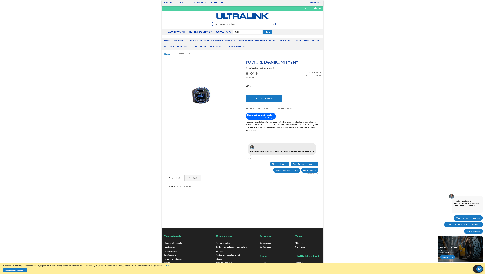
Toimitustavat (169, 247)
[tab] (174, 178)
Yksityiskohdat (174, 178)
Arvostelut (193, 178)
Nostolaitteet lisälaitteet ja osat (228, 255)
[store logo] (242, 16)
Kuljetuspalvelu (265, 247)
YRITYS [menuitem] (181, 3)
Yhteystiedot (300, 243)
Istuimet (219, 259)
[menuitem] (174, 41)
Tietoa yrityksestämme (173, 259)
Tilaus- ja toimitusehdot (173, 243)
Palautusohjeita (170, 255)
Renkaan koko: (224, 32)
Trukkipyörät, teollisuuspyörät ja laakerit (231, 247)
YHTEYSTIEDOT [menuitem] (217, 3)
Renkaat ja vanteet (223, 243)
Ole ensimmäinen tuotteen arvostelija (260, 68)
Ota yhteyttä (300, 247)
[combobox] (243, 24)
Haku (267, 32)
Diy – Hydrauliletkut (200, 32)
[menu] (194, 3)
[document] (242, 268)
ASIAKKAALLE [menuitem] (197, 3)
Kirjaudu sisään (315, 3)
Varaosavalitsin (177, 32)
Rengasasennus (265, 243)
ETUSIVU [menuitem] (168, 3)
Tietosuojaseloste (170, 251)
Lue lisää (166, 266)
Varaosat (219, 251)
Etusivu (167, 54)
